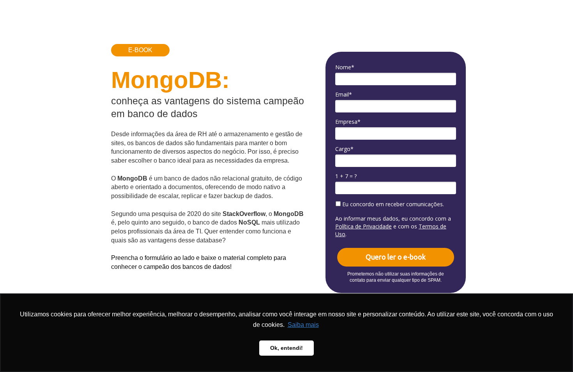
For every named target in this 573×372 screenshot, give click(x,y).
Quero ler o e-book (396, 257)
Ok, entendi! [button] (286, 348)
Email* (343, 94)
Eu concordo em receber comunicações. (392, 204)
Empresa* (348, 121)
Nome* (344, 67)
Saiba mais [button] (303, 324)
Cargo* (344, 149)
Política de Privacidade (363, 226)
